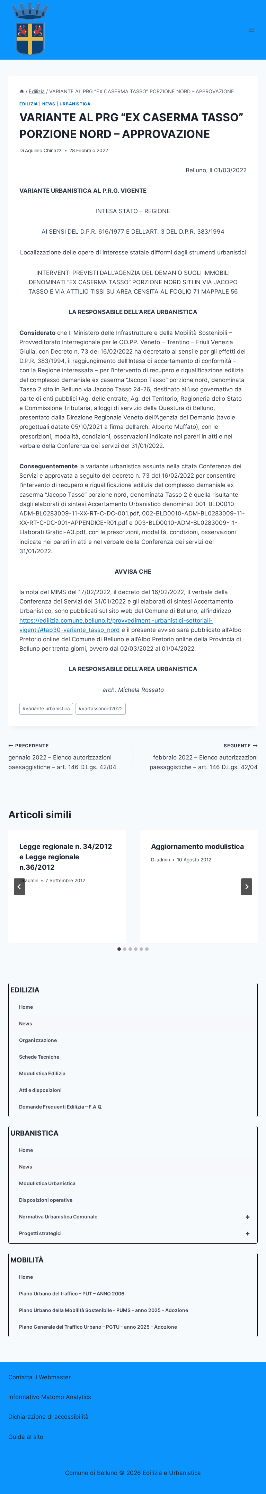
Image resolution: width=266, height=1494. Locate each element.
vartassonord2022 (101, 708)
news (48, 103)
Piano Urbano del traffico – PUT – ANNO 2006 (71, 1293)
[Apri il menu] (251, 29)
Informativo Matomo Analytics (49, 1396)
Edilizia (28, 103)
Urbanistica (75, 103)
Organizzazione (38, 1040)
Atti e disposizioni (40, 1090)
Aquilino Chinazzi (43, 150)
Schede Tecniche (39, 1057)
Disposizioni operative (45, 1200)
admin (31, 880)
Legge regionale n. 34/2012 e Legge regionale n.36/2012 (65, 856)
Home (26, 1007)
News (25, 1023)
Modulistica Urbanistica (47, 1183)
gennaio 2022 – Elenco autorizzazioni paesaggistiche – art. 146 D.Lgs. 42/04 (62, 757)
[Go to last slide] (19, 886)
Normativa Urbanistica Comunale (134, 1217)
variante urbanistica (46, 708)
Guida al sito (25, 1436)
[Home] (21, 91)
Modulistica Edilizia (42, 1073)
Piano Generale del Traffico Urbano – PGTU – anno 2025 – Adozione (98, 1327)
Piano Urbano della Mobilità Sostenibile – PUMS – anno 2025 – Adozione (103, 1310)
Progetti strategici (134, 1233)
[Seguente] (246, 886)
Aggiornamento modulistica (197, 846)
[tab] (119, 949)
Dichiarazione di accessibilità (48, 1416)
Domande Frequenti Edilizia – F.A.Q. (61, 1107)
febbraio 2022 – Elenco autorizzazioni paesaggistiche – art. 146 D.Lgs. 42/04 (204, 757)
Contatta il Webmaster (39, 1377)
